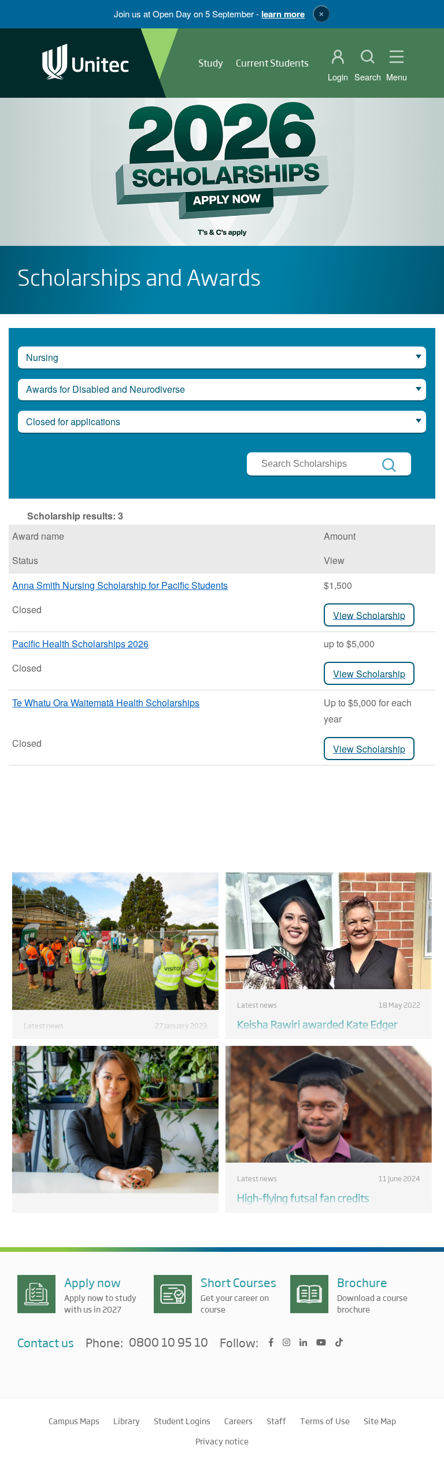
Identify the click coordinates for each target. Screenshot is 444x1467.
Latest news (44, 1025)
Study (210, 62)
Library (126, 1421)
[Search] (389, 465)
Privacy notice (222, 1441)
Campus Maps (74, 1421)
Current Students (272, 62)
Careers (238, 1421)
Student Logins (182, 1421)
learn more (283, 14)
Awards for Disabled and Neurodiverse (105, 389)
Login (338, 77)
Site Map (380, 1421)
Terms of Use (325, 1421)
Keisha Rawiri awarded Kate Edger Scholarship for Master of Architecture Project (325, 1037)
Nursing (42, 357)
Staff (276, 1421)
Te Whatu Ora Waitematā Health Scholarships (105, 702)
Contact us (45, 1342)
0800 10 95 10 (168, 1342)
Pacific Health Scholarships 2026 (80, 643)
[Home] (85, 62)
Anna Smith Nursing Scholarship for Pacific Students (120, 585)
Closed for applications (73, 421)
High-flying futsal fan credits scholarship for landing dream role (315, 1204)
